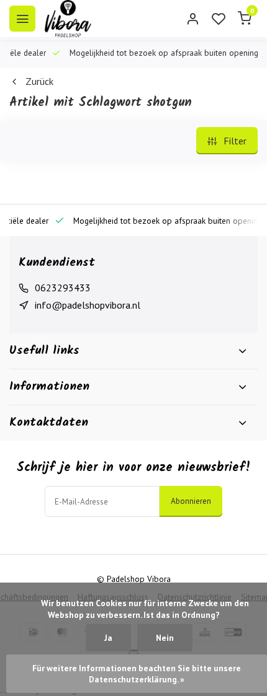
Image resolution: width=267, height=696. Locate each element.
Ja (108, 637)
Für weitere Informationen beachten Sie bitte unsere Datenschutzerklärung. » (137, 674)
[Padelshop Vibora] (68, 18)
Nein (165, 637)
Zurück (39, 81)
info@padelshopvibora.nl (87, 305)
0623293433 (63, 287)
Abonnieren (191, 500)
